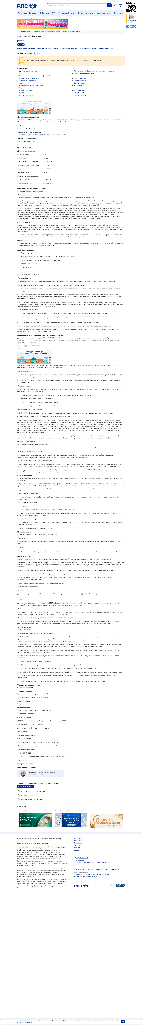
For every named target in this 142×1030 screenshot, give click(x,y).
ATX (21, 73)
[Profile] (121, 5)
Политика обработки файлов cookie (85, 876)
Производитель (80, 95)
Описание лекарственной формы (31, 85)
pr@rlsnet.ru (80, 860)
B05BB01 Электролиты (26, 128)
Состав (21, 83)
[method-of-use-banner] (42, 24)
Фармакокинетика (26, 88)
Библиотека (118, 13)
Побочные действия (81, 76)
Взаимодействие (80, 78)
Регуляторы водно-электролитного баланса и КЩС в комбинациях (52, 31)
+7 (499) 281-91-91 (82, 858)
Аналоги (21, 44)
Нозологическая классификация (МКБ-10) (34, 76)
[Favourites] (115, 5)
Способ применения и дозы (84, 73)
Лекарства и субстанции (27, 13)
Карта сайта (78, 843)
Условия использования (82, 874)
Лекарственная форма (27, 81)
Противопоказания (26, 95)
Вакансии (77, 848)
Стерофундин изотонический (34, 791)
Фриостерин (28, 795)
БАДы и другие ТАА (47, 13)
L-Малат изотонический (33, 799)
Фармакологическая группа (29, 78)
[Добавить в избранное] (18, 36)
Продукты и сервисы (86, 13)
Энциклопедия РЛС (26, 31)
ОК (123, 1021)
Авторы (76, 850)
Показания (23, 93)
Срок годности (79, 93)
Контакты (77, 841)
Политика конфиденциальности (101, 874)
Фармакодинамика (26, 90)
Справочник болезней (67, 13)
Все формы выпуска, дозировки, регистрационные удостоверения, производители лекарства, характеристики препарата (66, 49)
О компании (78, 838)
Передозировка (80, 81)
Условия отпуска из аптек (83, 88)
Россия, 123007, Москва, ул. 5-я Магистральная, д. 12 (93, 862)
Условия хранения (80, 90)
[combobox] (77, 5)
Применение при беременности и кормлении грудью (94, 71)
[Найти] (109, 5)
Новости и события (103, 13)
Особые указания (80, 83)
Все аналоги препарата (25, 786)
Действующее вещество (28, 71)
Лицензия (77, 845)
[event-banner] (106, 821)
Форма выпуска (79, 85)
